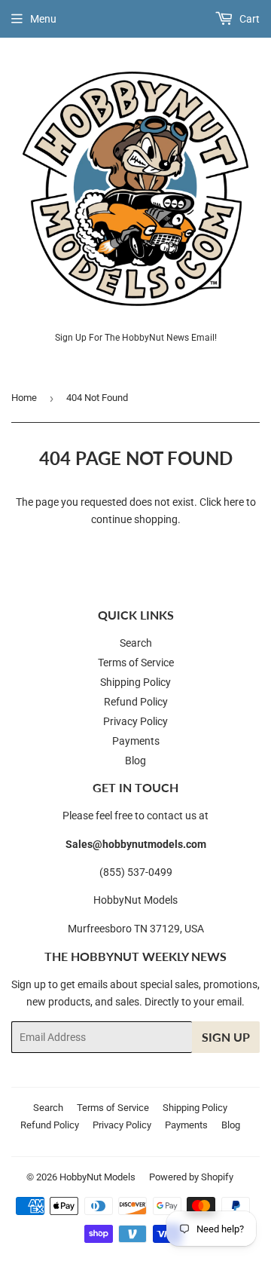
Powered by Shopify (191, 1177)
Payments (136, 741)
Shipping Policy (135, 682)
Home (24, 397)
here (234, 502)
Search (136, 643)
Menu (43, 19)
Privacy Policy (135, 721)
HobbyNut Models (97, 1177)
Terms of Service (136, 663)
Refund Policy (136, 702)
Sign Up (226, 1037)
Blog (135, 760)
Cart (248, 19)
